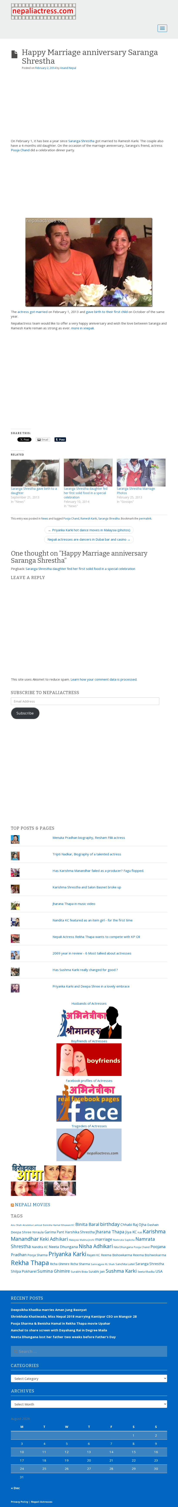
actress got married (33, 312)
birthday (110, 1224)
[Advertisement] (89, 106)
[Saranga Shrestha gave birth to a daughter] (35, 472)
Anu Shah (16, 1225)
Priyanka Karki (67, 1254)
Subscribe (25, 713)
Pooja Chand (20, 150)
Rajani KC (93, 1255)
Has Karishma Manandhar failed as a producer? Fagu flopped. (98, 870)
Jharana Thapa (110, 1232)
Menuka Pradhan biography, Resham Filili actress (89, 837)
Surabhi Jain (97, 1271)
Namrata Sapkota (124, 1239)
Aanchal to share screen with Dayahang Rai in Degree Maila (59, 1330)
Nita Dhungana (123, 1247)
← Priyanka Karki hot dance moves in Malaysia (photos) (89, 530)
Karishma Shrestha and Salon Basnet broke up (87, 887)
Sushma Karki (121, 1270)
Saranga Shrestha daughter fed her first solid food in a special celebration (85, 492)
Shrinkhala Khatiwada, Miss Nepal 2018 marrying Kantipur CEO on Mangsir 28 (74, 1316)
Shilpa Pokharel (23, 1271)
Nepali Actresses (41, 1501)
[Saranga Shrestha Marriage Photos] (141, 472)
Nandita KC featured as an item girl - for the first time (93, 920)
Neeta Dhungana (63, 1246)
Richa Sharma (80, 1264)
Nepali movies (32, 1204)
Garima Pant (54, 1232)
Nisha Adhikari (96, 1246)
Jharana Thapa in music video (74, 903)
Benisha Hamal (51, 1225)
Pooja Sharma (37, 1255)
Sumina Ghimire (53, 1271)
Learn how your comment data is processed (104, 679)
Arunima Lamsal (32, 1225)
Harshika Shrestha (80, 1232)
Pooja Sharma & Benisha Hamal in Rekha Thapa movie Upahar (60, 1323)
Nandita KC (40, 1247)
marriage (103, 1239)
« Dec (15, 1488)
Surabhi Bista (79, 1272)
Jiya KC (131, 1231)
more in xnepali (82, 328)
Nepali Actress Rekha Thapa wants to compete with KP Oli (96, 936)
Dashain (153, 1224)
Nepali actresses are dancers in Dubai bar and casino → (89, 539)
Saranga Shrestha (81, 141)
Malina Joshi (87, 1239)
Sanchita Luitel (125, 1264)
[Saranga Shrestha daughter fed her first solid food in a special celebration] (88, 472)
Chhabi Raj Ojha (133, 1224)
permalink (145, 518)
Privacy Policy (19, 1501)
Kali (140, 1232)
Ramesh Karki (89, 518)
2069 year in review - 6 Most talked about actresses (92, 953)
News (44, 518)
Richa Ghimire (59, 1264)
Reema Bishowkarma (116, 1255)
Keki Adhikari (54, 1239)
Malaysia (74, 1239)
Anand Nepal (68, 68)
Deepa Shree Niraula (27, 1232)
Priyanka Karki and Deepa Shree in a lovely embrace (91, 986)
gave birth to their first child (107, 312)
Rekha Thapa (30, 1262)
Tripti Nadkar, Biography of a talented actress (87, 854)
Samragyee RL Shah (103, 1264)
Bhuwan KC (67, 1225)
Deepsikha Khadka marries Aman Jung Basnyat (49, 1309)
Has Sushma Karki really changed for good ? (85, 969)
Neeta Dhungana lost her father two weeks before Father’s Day (63, 1337)
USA (159, 1271)
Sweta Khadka (146, 1272)
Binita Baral (87, 1224)
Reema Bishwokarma (149, 1255)
